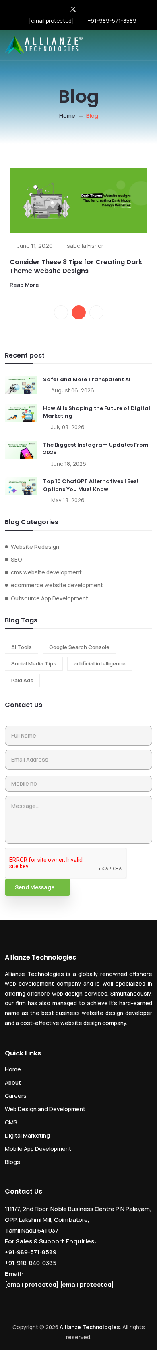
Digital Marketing (27, 1135)
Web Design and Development (45, 1109)
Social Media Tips (33, 663)
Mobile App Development (38, 1148)
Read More (24, 285)
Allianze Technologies (90, 1327)
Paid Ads (22, 680)
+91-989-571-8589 (111, 20)
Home (67, 115)
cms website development (46, 572)
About (13, 1082)
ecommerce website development (57, 585)
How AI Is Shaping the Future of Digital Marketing (96, 412)
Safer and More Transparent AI (86, 379)
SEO (16, 559)
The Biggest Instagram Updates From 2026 (96, 449)
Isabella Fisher (84, 245)
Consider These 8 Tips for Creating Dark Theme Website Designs (76, 266)
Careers (16, 1095)
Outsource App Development (49, 598)
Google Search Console (79, 647)
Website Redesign (35, 546)
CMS (11, 1122)
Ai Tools (21, 647)
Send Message (34, 887)
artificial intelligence (100, 663)
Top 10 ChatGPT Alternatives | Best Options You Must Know (91, 485)
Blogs (12, 1162)
